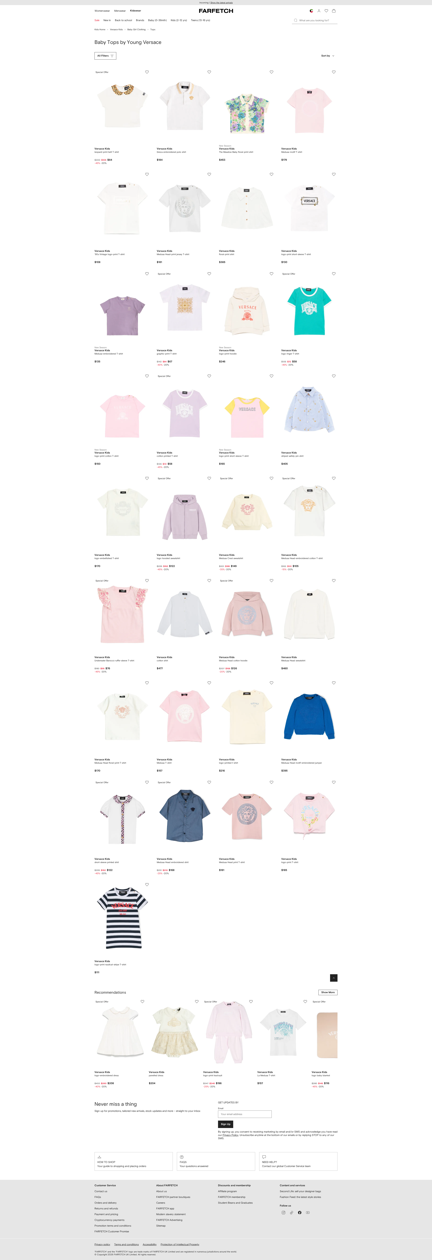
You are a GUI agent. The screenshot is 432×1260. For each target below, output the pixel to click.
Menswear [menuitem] (120, 10)
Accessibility (150, 1244)
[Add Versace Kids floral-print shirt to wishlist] (271, 174)
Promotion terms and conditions (112, 1225)
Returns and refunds (106, 1208)
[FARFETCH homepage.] (216, 11)
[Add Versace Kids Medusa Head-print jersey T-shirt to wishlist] (209, 174)
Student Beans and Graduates (235, 1202)
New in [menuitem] (107, 20)
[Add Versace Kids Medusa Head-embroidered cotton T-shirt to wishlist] (334, 478)
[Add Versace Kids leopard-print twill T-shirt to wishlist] (147, 72)
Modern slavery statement (171, 1214)
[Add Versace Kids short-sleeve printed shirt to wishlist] (147, 782)
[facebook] (299, 1212)
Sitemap (161, 1225)
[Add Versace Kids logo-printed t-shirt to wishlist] (271, 683)
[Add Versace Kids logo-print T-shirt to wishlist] (334, 782)
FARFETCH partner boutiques (173, 1197)
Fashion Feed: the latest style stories (300, 1197)
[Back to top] (334, 978)
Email (220, 1108)
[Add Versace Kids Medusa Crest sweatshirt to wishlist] (271, 478)
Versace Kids (116, 29)
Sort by (325, 56)
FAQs (183, 1162)
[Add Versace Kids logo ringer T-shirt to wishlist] (334, 273)
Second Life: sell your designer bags (300, 1191)
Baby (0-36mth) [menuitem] (157, 20)
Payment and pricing (106, 1214)
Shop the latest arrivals (221, 3)
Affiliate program (227, 1191)
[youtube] (308, 1212)
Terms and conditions (126, 1244)
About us (161, 1191)
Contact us (100, 1191)
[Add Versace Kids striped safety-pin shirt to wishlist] (334, 376)
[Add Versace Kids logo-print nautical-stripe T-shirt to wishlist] (147, 884)
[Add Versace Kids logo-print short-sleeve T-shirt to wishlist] (334, 174)
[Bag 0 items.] (334, 11)
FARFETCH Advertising (169, 1220)
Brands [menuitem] (140, 20)
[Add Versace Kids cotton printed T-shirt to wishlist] (209, 376)
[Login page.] (319, 11)
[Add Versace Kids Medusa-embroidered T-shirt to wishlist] (147, 273)
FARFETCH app (165, 1208)
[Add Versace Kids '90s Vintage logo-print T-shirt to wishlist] (147, 174)
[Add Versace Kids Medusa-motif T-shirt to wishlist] (334, 72)
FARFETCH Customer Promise (111, 1231)
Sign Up (225, 1124)
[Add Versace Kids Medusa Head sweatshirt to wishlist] (334, 580)
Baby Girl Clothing (136, 29)
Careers (160, 1202)
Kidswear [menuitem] (135, 10)
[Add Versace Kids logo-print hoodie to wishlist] (271, 273)
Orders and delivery (105, 1202)
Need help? (269, 1162)
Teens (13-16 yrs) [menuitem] (200, 20)
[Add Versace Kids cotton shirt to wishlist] (209, 580)
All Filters (103, 56)
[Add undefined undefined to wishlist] (142, 1001)
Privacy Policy (230, 1135)
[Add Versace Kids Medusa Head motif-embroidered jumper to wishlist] (334, 683)
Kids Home (99, 29)
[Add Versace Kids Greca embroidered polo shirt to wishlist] (209, 72)
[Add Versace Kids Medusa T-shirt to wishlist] (209, 683)
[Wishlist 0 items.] (326, 11)
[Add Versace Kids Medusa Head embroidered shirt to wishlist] (209, 782)
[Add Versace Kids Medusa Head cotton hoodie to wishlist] (271, 580)
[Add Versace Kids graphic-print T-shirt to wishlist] (209, 273)
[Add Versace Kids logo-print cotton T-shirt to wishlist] (147, 376)
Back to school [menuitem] (123, 20)
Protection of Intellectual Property (180, 1244)
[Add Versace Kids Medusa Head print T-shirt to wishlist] (271, 782)
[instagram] (283, 1212)
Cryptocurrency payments (109, 1220)
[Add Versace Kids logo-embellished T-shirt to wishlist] (147, 478)
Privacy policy (102, 1244)
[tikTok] (291, 1212)
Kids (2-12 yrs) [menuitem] (179, 20)
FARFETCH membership (231, 1197)
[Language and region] (311, 11)
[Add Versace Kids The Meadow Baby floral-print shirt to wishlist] (271, 72)
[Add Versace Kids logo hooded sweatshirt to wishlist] (209, 478)
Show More (328, 992)
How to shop (106, 1162)
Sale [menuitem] (96, 20)
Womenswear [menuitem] (102, 10)
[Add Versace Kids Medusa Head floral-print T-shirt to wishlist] (147, 683)
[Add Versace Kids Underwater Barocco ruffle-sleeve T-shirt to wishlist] (147, 580)
